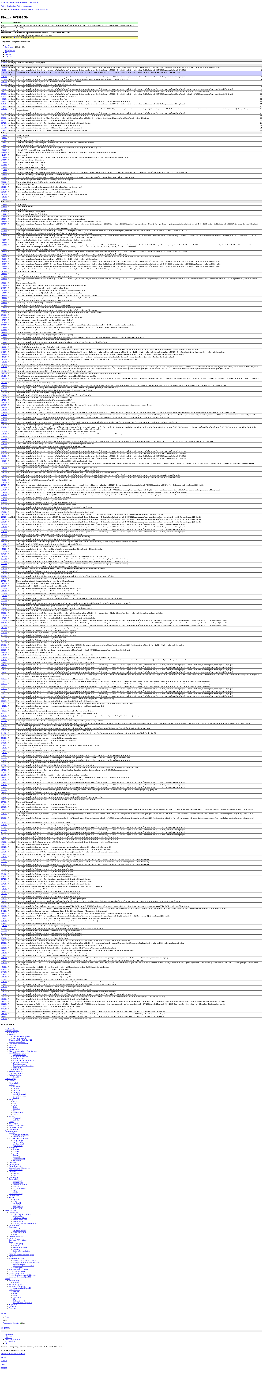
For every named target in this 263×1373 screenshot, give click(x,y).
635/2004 (4, 505)
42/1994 (4, 240)
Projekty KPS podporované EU (23, 1060)
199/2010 (4, 660)
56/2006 (4, 549)
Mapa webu (13, 1304)
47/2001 (4, 393)
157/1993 (4, 224)
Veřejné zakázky (18, 1058)
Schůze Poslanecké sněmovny (19, 1138)
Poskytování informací (20, 1056)
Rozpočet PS (17, 1068)
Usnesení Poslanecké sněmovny (19, 1168)
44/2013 (4, 728)
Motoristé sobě (18, 1112)
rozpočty (16, 1186)
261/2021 (4, 128)
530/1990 (4, 204)
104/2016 (4, 104)
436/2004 (4, 497)
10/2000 (4, 357)
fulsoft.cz (8, 54)
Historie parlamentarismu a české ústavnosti (23, 1051)
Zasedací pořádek (14, 1129)
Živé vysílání (13, 1147)
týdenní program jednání (21, 1135)
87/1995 (4, 269)
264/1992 (4, 157)
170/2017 (4, 844)
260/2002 (4, 427)
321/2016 (4, 822)
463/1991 (4, 207)
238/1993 (4, 233)
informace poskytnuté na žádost (23, 1266)
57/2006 (4, 551)
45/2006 (4, 546)
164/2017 (4, 837)
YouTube (4, 1357)
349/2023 (4, 969)
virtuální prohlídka (19, 1221)
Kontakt (7, 1279)
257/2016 (4, 802)
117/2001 (4, 400)
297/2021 (4, 945)
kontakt (15, 1234)
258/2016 (4, 106)
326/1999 (4, 182)
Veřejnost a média (10, 1210)
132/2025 (4, 1001)
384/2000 (4, 388)
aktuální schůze (18, 1140)
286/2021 (4, 943)
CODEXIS (8, 56)
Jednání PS (12, 1034)
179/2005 (4, 512)
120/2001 (4, 402)
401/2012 (4, 721)
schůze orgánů (17, 1216)
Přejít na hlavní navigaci (8, 6)
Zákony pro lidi (10, 51)
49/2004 (4, 468)
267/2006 (4, 581)
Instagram (4, 1368)
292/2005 (4, 77)
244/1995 (4, 285)
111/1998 (4, 322)
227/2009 (4, 84)
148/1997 (4, 303)
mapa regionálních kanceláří (22, 1288)
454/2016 (4, 825)
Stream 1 (16, 1149)
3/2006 (5, 544)
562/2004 (4, 500)
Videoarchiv (17, 1160)
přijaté (15, 1201)
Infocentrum (13, 1227)
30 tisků (16, 37)
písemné (15, 1173)
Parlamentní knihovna (16, 1071)
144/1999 (4, 352)
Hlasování (12, 1162)
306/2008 (4, 613)
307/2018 (4, 123)
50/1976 (4, 145)
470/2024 (4, 989)
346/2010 (4, 662)
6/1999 (5, 340)
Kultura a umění (14, 1225)
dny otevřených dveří (20, 1220)
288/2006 (4, 583)
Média (11, 1242)
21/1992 (4, 155)
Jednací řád (12, 1047)
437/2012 (4, 723)
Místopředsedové (14, 1083)
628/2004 (4, 502)
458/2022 (4, 967)
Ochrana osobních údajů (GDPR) (20, 1277)
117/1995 (4, 271)
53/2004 (4, 197)
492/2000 (4, 390)
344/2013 (4, 745)
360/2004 (4, 495)
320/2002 (4, 192)
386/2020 (4, 913)
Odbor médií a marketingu (21, 1251)
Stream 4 (16, 1155)
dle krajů (16, 1098)
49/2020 (4, 901)
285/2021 (4, 940)
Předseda (12, 1080)
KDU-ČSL (16, 1109)
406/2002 (4, 436)
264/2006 (4, 578)
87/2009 (4, 618)
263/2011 (4, 91)
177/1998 (4, 330)
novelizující (17, 1203)
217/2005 (4, 514)
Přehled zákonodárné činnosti (18, 1044)
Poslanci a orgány (10, 1079)
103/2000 (4, 367)
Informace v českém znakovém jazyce (21, 1255)
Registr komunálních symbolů (18, 1269)
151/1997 (4, 305)
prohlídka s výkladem (20, 1218)
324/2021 (4, 948)
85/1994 (4, 245)
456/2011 (4, 708)
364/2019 (4, 899)
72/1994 (4, 177)
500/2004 (4, 199)
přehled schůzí (17, 1146)
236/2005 (4, 517)
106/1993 (4, 216)
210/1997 (4, 310)
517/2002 (4, 194)
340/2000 (4, 385)
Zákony (11, 1197)
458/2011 (4, 711)
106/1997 (4, 300)
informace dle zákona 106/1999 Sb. (24, 1260)
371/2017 (4, 120)
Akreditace (16, 1249)
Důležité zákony (14, 1049)
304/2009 (4, 650)
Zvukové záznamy (19, 1159)
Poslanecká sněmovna (12, 1031)
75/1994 (4, 242)
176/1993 (4, 228)
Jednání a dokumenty (22, 9)
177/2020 (4, 903)
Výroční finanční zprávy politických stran (22, 1275)
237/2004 (4, 485)
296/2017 (4, 118)
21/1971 (4, 140)
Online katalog (18, 1073)
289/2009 (4, 645)
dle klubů (16, 1088)
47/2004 (4, 463)
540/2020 (4, 918)
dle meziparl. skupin (19, 1096)
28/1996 (4, 293)
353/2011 (4, 94)
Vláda (15, 1295)
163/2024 (4, 984)
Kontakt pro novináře (20, 1247)
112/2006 (4, 556)
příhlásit (6, 1328)
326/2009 (4, 652)
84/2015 (4, 767)
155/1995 (4, 283)
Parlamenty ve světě (19, 1301)
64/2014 (4, 99)
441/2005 (4, 537)
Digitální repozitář (15, 1166)
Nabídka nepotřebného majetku (23, 1066)
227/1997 (4, 312)
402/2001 (4, 410)
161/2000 (4, 376)
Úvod (12, 9)
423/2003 (4, 70)
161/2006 (4, 79)
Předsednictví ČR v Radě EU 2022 (20, 1040)
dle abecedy (17, 1087)
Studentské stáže (18, 1069)
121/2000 (4, 371)
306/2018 (4, 876)
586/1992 (4, 63)
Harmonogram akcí (19, 1038)
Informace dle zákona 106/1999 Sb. (13, 1354)
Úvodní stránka (10, 1029)
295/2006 (4, 586)
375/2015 (4, 777)
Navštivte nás (13, 1212)
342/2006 (4, 82)
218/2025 (4, 1011)
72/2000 (4, 364)
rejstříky (15, 1192)
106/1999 (4, 344)
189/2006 (4, 571)
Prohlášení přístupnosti (12, 1339)
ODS (15, 1103)
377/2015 (4, 780)
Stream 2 (16, 1151)
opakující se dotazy (19, 1264)
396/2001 (4, 407)
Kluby (11, 1099)
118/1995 (4, 274)
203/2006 (4, 574)
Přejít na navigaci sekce (24, 6)
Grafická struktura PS (16, 1127)
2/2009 (5, 615)
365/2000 (4, 189)
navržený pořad (18, 1142)
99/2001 (4, 397)
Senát (15, 1293)
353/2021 (4, 130)
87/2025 (4, 996)
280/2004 (4, 490)
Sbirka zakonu (9, 47)
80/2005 (4, 509)
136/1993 (4, 221)
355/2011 (4, 698)
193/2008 (4, 610)
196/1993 (4, 231)
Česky (7, 1317)
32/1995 (4, 259)
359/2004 (4, 492)
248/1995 (4, 288)
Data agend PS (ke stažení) (18, 1240)
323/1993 (4, 236)
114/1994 (4, 252)
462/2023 (4, 979)
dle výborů (16, 1090)
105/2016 (4, 790)
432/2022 (4, 963)
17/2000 (4, 359)
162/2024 (4, 982)
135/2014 (4, 101)
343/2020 (4, 911)
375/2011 (4, 703)
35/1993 (4, 172)
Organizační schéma (19, 1055)
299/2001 (4, 405)
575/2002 (4, 441)
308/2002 (4, 434)
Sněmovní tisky (14, 1179)
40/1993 (4, 175)
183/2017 (4, 115)
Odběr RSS (8, 1338)
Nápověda (12, 1306)
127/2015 (4, 770)
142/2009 (4, 620)
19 (14, 35)
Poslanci (11, 1085)
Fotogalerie (12, 1253)
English (3, 1314)
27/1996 (4, 290)
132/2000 (4, 373)
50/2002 (4, 417)
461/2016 (4, 113)
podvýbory (16, 1120)
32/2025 (4, 992)
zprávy (15, 1190)
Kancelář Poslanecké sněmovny (19, 1053)
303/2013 (4, 96)
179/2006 (4, 569)
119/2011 (4, 674)
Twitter (3, 1364)
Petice (11, 1256)
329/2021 (4, 950)
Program (16, 1245)
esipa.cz (7, 52)
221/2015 (4, 775)
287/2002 (4, 431)
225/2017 (4, 852)
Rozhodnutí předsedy (16, 1170)
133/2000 (4, 187)
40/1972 (4, 143)
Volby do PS (13, 1032)
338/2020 (4, 908)
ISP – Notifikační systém (17, 1271)
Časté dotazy (13, 1308)
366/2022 (4, 960)
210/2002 (4, 422)
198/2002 (4, 420)
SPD (14, 1111)
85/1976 (4, 150)
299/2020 (4, 906)
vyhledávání (17, 1205)
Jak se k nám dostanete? (17, 1284)
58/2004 (4, 470)
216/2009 (4, 628)
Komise (11, 1122)
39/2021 (4, 926)
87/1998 (4, 320)
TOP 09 (15, 1114)
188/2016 (4, 799)
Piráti (15, 1107)
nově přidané (17, 1181)
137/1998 (4, 179)
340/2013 (4, 743)
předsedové (17, 1118)
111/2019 (4, 125)
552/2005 (4, 541)
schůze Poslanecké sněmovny (22, 1214)
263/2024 (4, 987)
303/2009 (4, 647)
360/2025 (4, 1019)
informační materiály (20, 1232)
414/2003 (4, 449)
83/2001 (4, 395)
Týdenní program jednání (21, 1036)
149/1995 (4, 279)
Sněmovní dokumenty (16, 1194)
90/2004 (4, 480)
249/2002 (4, 425)
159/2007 (4, 598)
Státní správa (17, 1297)
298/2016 (4, 109)
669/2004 (4, 507)
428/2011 (4, 706)
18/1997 (4, 298)
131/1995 (4, 276)
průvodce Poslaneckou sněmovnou (24, 1223)
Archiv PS (12, 1238)
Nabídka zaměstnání (19, 1064)
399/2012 (4, 718)
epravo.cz (8, 49)
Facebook (4, 1361)
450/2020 (4, 916)
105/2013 (4, 730)
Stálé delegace (13, 1123)
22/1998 (4, 317)
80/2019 (4, 889)
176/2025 (4, 1009)
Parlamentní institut (15, 1075)
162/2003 (4, 444)
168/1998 (4, 327)
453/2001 (4, 412)
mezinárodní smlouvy (20, 1184)
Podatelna (16, 1282)
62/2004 (4, 473)
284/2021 (4, 938)
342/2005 (4, 534)
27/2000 (4, 362)
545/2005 (4, 539)
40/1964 (4, 138)
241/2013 (4, 733)
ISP (2, 1328)
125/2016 (4, 795)
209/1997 (4, 308)
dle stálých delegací (19, 1094)
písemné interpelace (19, 1188)
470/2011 (4, 713)
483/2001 (4, 415)
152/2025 (4, 1006)
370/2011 (4, 701)
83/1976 (4, 147)
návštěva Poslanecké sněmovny (23, 1229)
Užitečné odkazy (14, 1290)
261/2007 (4, 601)
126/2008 (4, 608)
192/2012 (4, 716)
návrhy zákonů (18, 1183)
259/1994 (4, 256)
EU (14, 1299)
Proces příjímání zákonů (17, 1042)
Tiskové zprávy (18, 1244)
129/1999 (4, 349)
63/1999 (4, 342)
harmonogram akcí (19, 1136)
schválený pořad (18, 1144)
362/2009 (4, 655)
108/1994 (4, 249)
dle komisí (16, 1092)
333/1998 (4, 337)
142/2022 (4, 958)
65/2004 (4, 72)
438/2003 (4, 461)
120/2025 (4, 999)
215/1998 (4, 332)
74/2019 (4, 886)
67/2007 (4, 596)
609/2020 (4, 923)
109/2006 (4, 554)
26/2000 (4, 184)
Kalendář (12, 1133)
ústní (14, 1175)
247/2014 (4, 763)
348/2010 (4, 89)
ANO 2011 (16, 1101)
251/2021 (4, 928)
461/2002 (4, 439)
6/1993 (5, 170)
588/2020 (4, 921)
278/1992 (4, 160)
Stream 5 (16, 1157)
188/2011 (4, 679)
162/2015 (4, 772)
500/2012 (4, 726)
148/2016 (4, 797)
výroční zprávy (18, 1268)
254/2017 (4, 857)
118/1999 (4, 347)
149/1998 (4, 325)
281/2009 (4, 87)
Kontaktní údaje (14, 1280)
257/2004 (4, 487)
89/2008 (4, 606)
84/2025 (4, 994)
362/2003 (4, 446)
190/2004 (4, 482)
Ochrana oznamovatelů (20, 1062)
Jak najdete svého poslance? (18, 1286)
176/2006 (4, 566)
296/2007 (4, 603)
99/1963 (4, 135)
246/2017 (4, 854)
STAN (15, 1105)
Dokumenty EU (14, 1196)
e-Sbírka (7, 45)
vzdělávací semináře (19, 1231)
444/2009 (4, 657)
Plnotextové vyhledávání (11, 1323)
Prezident (16, 1292)
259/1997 (4, 315)
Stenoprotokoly (14, 1164)
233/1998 (4, 335)
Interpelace (12, 1172)
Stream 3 (16, 1153)
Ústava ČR (12, 1045)
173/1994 (4, 254)
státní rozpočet (17, 1207)
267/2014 (4, 765)
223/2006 (4, 576)
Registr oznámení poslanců (18, 1125)
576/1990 (4, 152)
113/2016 (4, 792)
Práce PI (16, 1077)
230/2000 (4, 378)
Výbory (11, 1116)
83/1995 (4, 67)
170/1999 (4, 354)
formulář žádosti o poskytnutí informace (26, 1262)
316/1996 (4, 295)
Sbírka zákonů (17, 1208)
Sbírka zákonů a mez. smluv (39, 9)
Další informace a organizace (22, 1303)
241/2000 (4, 383)
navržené (16, 1199)
